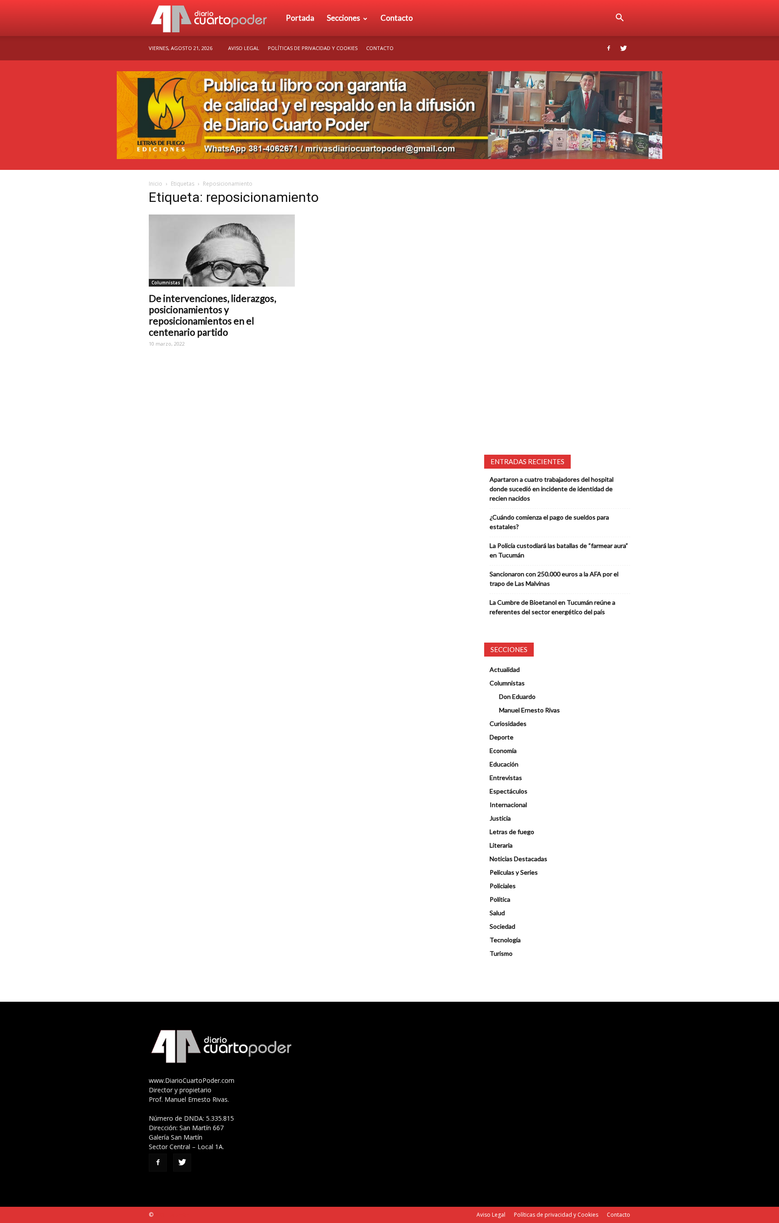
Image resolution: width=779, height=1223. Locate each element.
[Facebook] (608, 48)
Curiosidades (508, 723)
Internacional (508, 804)
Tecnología (505, 940)
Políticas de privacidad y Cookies (312, 48)
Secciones (343, 18)
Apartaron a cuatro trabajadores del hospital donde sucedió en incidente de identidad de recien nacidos (552, 488)
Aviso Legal (243, 48)
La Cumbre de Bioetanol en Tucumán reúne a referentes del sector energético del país (552, 607)
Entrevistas (506, 777)
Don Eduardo (517, 696)
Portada (300, 18)
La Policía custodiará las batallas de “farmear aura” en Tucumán (559, 550)
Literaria (501, 845)
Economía (503, 750)
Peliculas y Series (514, 872)
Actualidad (505, 669)
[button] (619, 18)
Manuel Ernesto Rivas (529, 710)
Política (500, 899)
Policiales (503, 886)
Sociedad (502, 926)
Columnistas (165, 282)
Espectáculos (508, 791)
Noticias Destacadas (518, 858)
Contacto (396, 18)
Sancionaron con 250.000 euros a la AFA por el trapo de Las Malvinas (554, 578)
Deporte (501, 737)
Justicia (500, 818)
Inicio (155, 183)
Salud (497, 913)
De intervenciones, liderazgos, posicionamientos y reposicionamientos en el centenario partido (212, 315)
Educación (504, 764)
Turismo (501, 953)
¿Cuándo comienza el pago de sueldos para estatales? (549, 521)
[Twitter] (623, 48)
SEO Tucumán (172, 1214)
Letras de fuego (512, 831)
